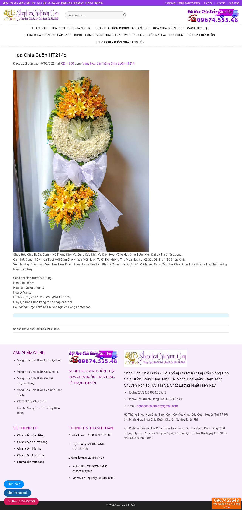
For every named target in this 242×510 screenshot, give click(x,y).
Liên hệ (208, 2)
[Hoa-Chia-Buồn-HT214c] (81, 161)
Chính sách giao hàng (30, 435)
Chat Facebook (17, 492)
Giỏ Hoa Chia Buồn (201, 35)
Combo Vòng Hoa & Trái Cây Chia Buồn (114, 35)
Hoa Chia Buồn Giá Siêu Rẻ (72, 28)
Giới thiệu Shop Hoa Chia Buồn (182, 2)
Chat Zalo (13, 484)
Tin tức (221, 2)
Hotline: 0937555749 (21, 501)
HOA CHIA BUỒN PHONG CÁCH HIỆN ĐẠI (181, 28)
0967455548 (226, 503)
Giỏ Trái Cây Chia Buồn (165, 35)
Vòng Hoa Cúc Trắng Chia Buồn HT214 (108, 63)
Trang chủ (40, 28)
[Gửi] (125, 15)
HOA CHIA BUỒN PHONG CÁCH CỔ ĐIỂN (122, 28)
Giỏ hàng (234, 2)
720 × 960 (67, 63)
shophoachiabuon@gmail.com (157, 406)
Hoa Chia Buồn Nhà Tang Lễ (120, 42)
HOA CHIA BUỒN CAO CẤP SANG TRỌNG (54, 35)
